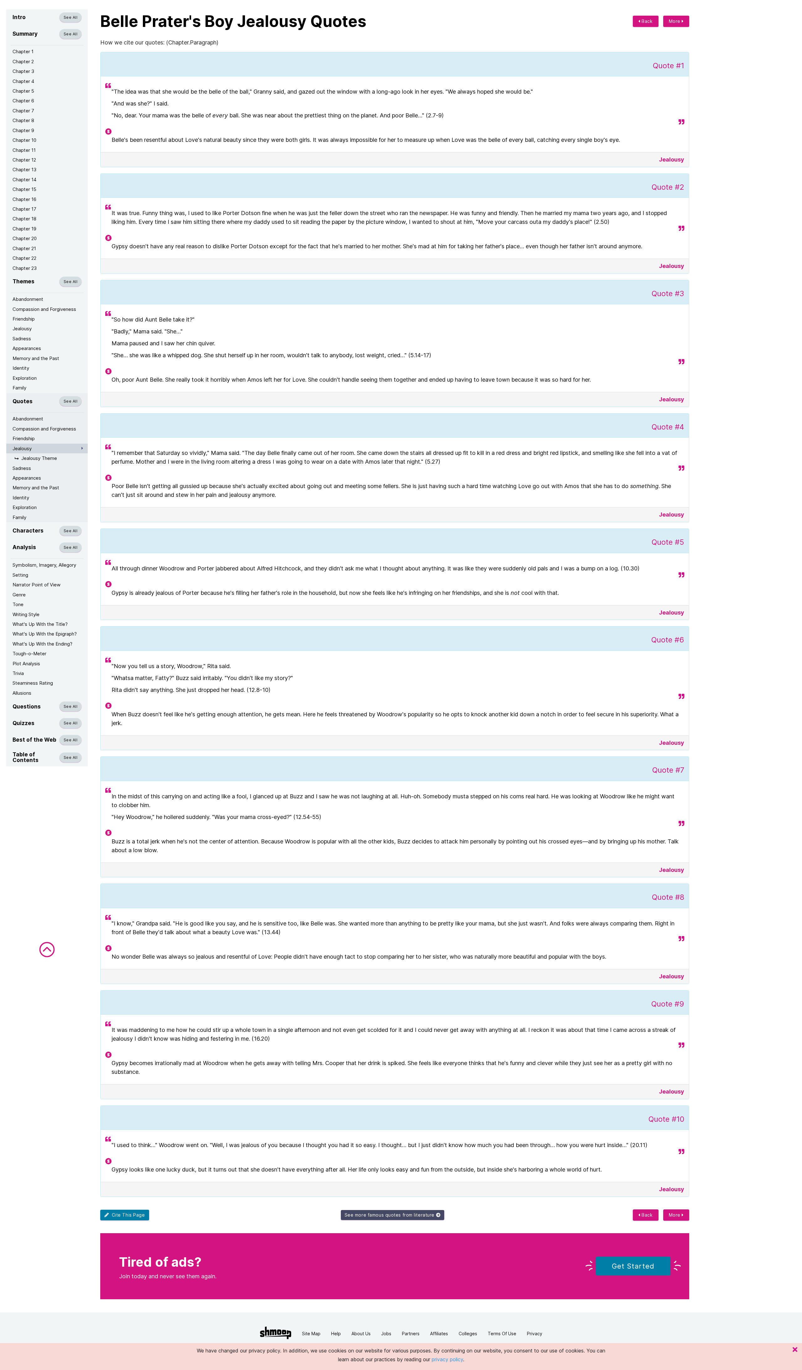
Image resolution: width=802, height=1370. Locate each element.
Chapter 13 (24, 170)
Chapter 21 (24, 248)
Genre (19, 595)
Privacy (534, 1333)
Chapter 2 (23, 61)
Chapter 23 (25, 268)
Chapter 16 (24, 199)
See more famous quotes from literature (390, 1215)
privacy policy (447, 1359)
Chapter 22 (24, 258)
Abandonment (28, 299)
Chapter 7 (23, 111)
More (675, 21)
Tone (18, 604)
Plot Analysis (26, 664)
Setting (20, 575)
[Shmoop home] (275, 1332)
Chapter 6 (23, 101)
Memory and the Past (36, 358)
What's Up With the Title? (40, 624)
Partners (410, 1333)
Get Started (633, 1266)
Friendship (24, 319)
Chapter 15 (24, 189)
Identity (21, 368)
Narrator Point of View (36, 585)
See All (70, 17)
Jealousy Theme (39, 458)
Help (336, 1333)
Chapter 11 (24, 150)
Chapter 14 (24, 180)
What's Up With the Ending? (42, 644)
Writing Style (26, 614)
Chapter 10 (24, 140)
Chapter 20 (25, 238)
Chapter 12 (24, 160)
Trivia (18, 673)
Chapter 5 (23, 91)
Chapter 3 (23, 71)
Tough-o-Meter (29, 654)
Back (646, 21)
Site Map (311, 1333)
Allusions (22, 693)
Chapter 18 (24, 219)
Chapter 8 (23, 120)
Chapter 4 (23, 81)
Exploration (25, 378)
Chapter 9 (23, 130)
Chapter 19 (24, 229)
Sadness (22, 339)
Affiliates (439, 1333)
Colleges (468, 1333)
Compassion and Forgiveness (44, 309)
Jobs (386, 1333)
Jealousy (22, 329)
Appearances (27, 348)
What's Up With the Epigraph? (45, 634)
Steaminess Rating (33, 683)
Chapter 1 (23, 51)
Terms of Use (502, 1333)
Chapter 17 (24, 209)
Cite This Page (127, 1215)
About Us (361, 1333)
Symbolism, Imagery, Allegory (44, 565)
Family (19, 388)
